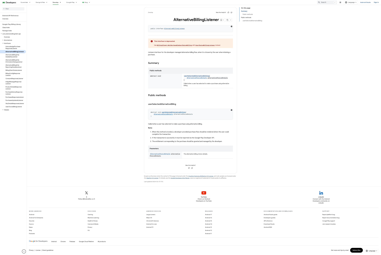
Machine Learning (93, 218)
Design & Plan (40, 2)
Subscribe (357, 250)
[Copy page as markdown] (227, 20)
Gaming (90, 214)
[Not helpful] (231, 12)
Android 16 (208, 218)
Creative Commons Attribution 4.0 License (200, 176)
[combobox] (327, 2)
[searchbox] (13, 8)
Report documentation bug (330, 218)
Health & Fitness (93, 221)
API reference (268, 221)
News (31, 227)
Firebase (72, 241)
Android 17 (208, 214)
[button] (13, 33)
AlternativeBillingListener (174, 28)
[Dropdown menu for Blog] (90, 2)
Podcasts (32, 233)
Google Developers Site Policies (180, 178)
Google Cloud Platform (86, 241)
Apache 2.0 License (152, 178)
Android (31, 214)
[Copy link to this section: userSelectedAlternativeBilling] (178, 104)
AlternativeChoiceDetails (197, 78)
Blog (86, 2)
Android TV (149, 227)
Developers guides (269, 218)
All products (102, 241)
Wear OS (149, 218)
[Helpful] (228, 12)
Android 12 (208, 230)
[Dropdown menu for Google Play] (77, 2)
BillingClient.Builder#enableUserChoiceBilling (174, 45)
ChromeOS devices (152, 221)
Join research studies (329, 224)
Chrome (63, 241)
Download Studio (269, 224)
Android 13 (208, 227)
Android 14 (208, 224)
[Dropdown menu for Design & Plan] (47, 2)
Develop (56, 2)
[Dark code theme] (231, 26)
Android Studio (365, 2)
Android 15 (208, 221)
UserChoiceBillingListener (205, 45)
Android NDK (268, 227)
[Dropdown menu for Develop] (61, 2)
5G (89, 230)
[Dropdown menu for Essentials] (30, 2)
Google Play (70, 2)
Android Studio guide (270, 214)
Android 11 (208, 233)
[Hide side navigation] (24, 251)
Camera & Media (93, 224)
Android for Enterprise (36, 218)
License (38, 250)
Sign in (376, 2)
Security (31, 221)
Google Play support (328, 221)
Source (31, 224)
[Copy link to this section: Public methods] (168, 95)
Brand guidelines (47, 250)
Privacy (90, 227)
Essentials (24, 2)
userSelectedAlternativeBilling (196, 76)
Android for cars (151, 224)
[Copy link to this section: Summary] (161, 63)
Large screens (150, 214)
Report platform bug (328, 214)
